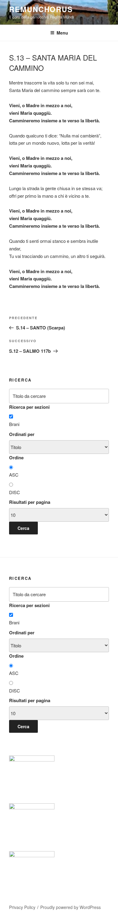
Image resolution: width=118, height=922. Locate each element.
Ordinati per (21, 434)
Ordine (16, 457)
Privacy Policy (22, 907)
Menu (62, 33)
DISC (14, 492)
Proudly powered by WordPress (70, 907)
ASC (13, 474)
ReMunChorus (41, 9)
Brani (14, 424)
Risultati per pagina (29, 502)
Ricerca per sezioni (29, 407)
